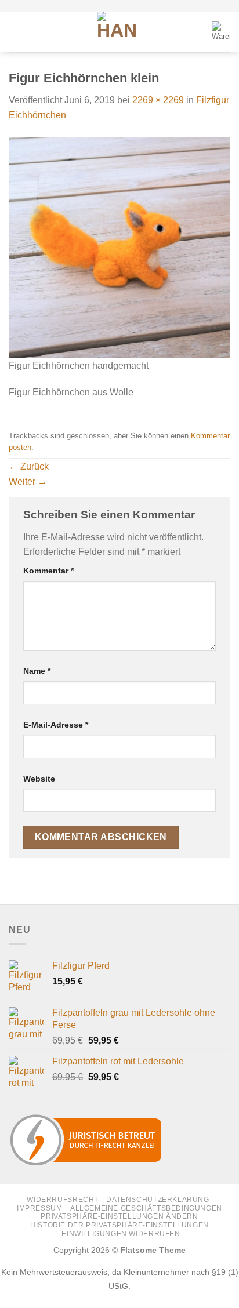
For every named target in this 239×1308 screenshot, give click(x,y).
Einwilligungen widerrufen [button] (120, 1234)
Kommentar (48, 570)
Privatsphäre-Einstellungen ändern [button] (119, 1216)
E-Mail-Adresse (55, 724)
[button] (16, 31)
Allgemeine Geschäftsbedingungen (146, 1208)
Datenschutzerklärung (157, 1200)
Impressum (40, 1208)
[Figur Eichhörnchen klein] (119, 247)
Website (39, 778)
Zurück (29, 466)
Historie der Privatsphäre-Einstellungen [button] (119, 1225)
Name (36, 670)
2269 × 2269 (158, 100)
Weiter (28, 481)
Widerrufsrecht (63, 1200)
